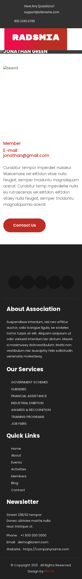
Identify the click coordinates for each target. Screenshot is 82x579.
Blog (14, 483)
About (16, 455)
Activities (18, 469)
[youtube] (54, 282)
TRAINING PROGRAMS (27, 416)
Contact (18, 490)
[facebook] (40, 21)
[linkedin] (67, 21)
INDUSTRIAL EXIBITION (27, 403)
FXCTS (49, 571)
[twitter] (49, 21)
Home (16, 448)
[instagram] (41, 282)
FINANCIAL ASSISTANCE (29, 396)
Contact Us (24, 225)
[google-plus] (58, 21)
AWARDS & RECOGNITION (31, 409)
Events (16, 462)
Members (18, 476)
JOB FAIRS (19, 423)
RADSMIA (35, 38)
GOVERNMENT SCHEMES (29, 382)
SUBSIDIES (18, 389)
